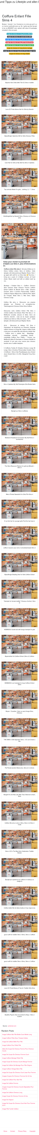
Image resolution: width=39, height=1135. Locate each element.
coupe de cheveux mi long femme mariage (19, 48)
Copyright (32, 1131)
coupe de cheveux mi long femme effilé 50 (19, 34)
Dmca (5, 1131)
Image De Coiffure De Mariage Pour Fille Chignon (17, 1065)
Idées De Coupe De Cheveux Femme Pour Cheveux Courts (18, 1050)
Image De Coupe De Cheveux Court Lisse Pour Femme (19, 1072)
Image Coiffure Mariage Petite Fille (12, 1058)
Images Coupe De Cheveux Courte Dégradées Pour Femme (18, 1088)
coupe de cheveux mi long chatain (19, 54)
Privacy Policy (22, 1131)
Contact (12, 1131)
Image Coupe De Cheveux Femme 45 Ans (15, 1096)
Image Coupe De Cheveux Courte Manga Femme (17, 1062)
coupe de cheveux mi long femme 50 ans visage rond (19, 51)
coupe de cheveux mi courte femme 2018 (20, 37)
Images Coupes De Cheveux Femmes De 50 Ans (17, 1076)
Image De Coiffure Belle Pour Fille (12, 1042)
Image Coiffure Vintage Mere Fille (12, 1069)
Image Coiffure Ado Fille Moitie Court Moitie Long (17, 1034)
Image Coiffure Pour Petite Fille (11, 1045)
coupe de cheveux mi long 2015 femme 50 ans (19, 42)
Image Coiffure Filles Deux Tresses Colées (15, 1038)
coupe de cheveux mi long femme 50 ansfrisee (19, 39)
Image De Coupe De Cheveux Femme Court (15, 1054)
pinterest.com (12, 1026)
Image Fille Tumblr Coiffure (10, 1109)
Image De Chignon (8, 1100)
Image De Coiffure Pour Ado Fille (12, 1080)
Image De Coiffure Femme (10, 1083)
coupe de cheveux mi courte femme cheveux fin (19, 45)
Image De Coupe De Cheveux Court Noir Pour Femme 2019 (18, 1104)
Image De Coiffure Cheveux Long (12, 1092)
